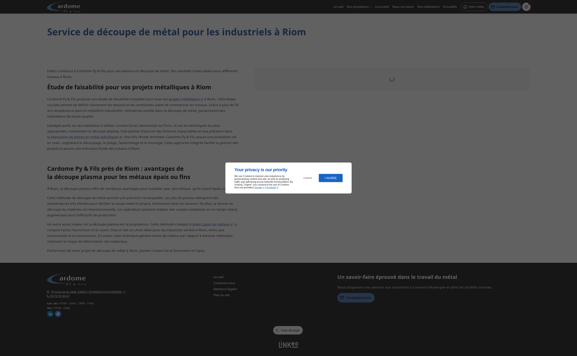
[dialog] (288, 178)
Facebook (270, 187)
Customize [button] (307, 178)
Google (258, 187)
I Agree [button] (331, 178)
